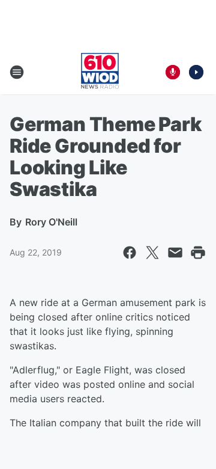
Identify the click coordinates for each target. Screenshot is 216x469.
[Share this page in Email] (175, 252)
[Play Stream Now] (196, 72)
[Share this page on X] (152, 252)
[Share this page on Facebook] (129, 252)
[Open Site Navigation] (17, 72)
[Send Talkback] (173, 72)
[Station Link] (100, 72)
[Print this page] (198, 252)
